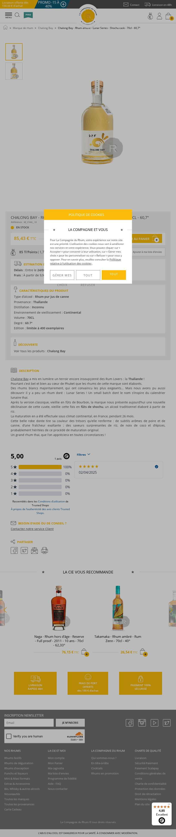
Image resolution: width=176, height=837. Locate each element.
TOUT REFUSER (88, 276)
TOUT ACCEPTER (113, 276)
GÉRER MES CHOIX (62, 276)
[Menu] (169, 805)
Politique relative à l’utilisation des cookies (85, 262)
